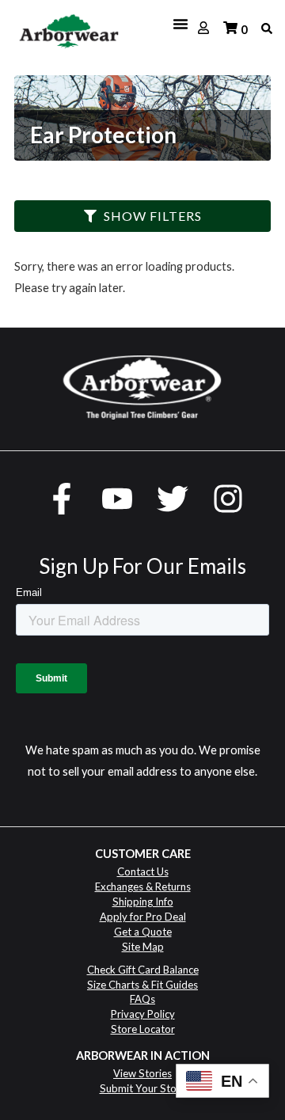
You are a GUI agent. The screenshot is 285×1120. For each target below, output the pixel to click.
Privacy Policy (143, 1014)
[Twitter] (172, 498)
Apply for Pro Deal (143, 916)
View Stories (142, 1073)
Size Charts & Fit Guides (142, 984)
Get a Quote (143, 931)
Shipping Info (142, 901)
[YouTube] (117, 498)
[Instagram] (228, 498)
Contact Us (143, 871)
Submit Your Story (143, 1088)
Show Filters (153, 215)
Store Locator (143, 1029)
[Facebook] (62, 498)
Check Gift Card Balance (143, 969)
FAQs (142, 999)
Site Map (143, 946)
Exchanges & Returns (143, 886)
